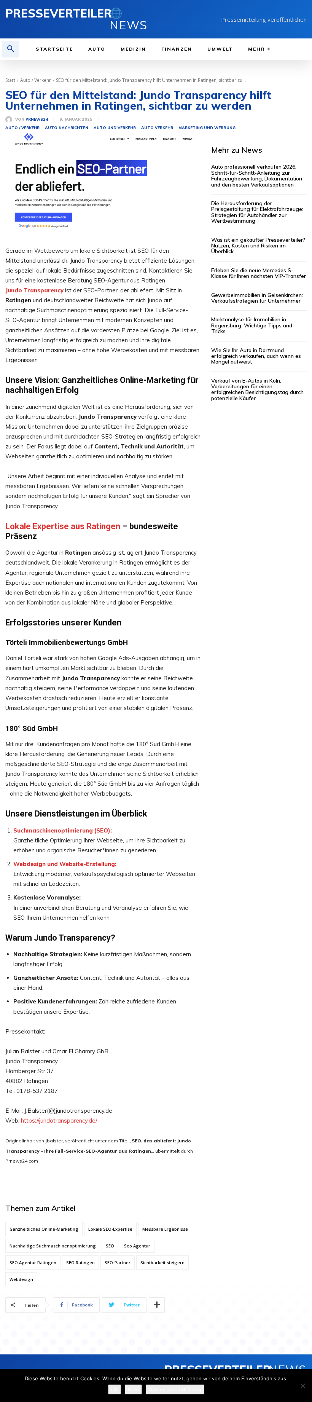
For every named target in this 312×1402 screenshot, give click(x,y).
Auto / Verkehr (35, 80)
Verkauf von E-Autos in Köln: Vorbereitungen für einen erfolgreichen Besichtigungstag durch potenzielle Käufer (257, 389)
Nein (133, 1389)
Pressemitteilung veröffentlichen (264, 19)
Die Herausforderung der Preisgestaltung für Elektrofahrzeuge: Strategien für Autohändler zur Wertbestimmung (257, 212)
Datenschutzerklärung (175, 1389)
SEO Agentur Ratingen (33, 1262)
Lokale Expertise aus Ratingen (62, 526)
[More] (157, 1305)
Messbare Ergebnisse (165, 1229)
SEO (110, 1246)
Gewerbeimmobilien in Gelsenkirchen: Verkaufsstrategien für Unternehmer (257, 298)
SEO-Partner (118, 1262)
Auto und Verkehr (115, 128)
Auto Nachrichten (66, 128)
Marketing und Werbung (207, 128)
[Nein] (302, 1385)
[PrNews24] (10, 119)
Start (10, 80)
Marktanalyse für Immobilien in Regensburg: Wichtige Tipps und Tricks (251, 325)
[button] (10, 49)
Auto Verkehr (157, 128)
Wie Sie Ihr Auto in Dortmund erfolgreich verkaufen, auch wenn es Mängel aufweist (256, 356)
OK (114, 1389)
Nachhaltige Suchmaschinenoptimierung (53, 1246)
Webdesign (21, 1279)
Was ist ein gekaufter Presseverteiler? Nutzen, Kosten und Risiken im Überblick (258, 245)
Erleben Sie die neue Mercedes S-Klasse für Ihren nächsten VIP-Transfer (258, 273)
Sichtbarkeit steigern (162, 1262)
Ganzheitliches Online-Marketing (44, 1229)
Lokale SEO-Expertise (110, 1229)
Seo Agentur (137, 1246)
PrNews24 (36, 119)
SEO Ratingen (80, 1262)
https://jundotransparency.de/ (59, 1120)
